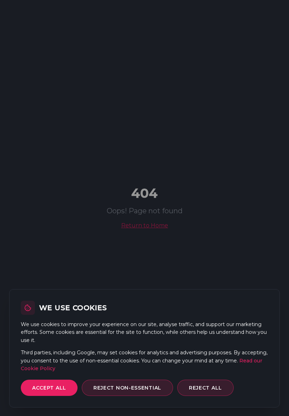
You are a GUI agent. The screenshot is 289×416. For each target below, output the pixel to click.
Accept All (49, 388)
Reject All (205, 388)
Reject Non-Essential (127, 388)
